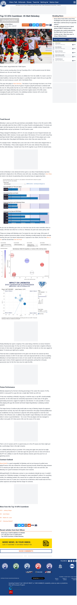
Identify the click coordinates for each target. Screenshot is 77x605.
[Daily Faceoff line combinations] (47, 24)
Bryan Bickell (3, 463)
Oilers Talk (13, 2)
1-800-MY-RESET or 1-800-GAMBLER (33, 583)
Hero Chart (49, 174)
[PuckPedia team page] (50, 24)
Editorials (21, 2)
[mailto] (40, 24)
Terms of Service (64, 579)
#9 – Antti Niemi (4, 514)
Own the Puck (18, 239)
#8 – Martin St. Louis (6, 517)
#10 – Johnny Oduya (5, 510)
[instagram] (71, 561)
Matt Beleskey (17, 83)
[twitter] (34, 24)
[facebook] (30, 24)
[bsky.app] (37, 24)
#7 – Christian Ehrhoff (6, 521)
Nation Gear (54, 2)
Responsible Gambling (74, 579)
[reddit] (43, 24)
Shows (29, 2)
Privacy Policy (56, 579)
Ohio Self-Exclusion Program (17, 585)
